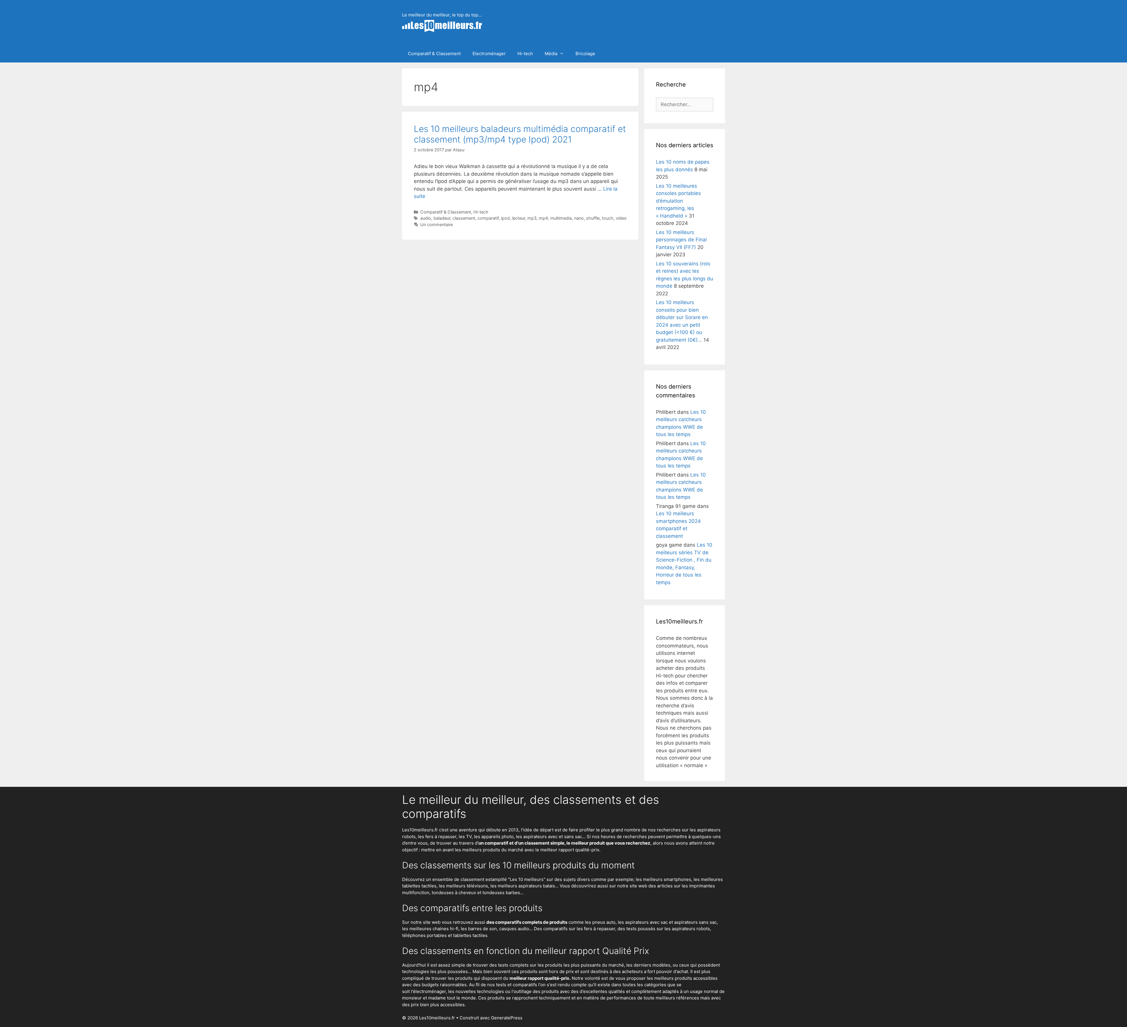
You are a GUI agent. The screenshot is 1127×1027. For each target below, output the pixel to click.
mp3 (531, 218)
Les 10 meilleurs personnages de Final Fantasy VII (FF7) (681, 239)
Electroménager (489, 53)
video (621, 218)
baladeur (441, 218)
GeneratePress (506, 1018)
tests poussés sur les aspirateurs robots (668, 928)
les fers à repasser (437, 836)
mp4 (543, 218)
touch (607, 218)
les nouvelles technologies (476, 991)
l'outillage (522, 991)
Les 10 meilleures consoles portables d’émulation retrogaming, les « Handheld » (678, 201)
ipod (505, 218)
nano (579, 218)
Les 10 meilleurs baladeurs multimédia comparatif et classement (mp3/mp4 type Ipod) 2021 (520, 134)
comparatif (488, 218)
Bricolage (585, 53)
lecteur (518, 218)
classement (464, 218)
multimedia (561, 218)
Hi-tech (525, 53)
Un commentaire (436, 224)
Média (551, 53)
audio (425, 218)
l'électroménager (428, 991)
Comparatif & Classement (434, 53)
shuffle (593, 218)
